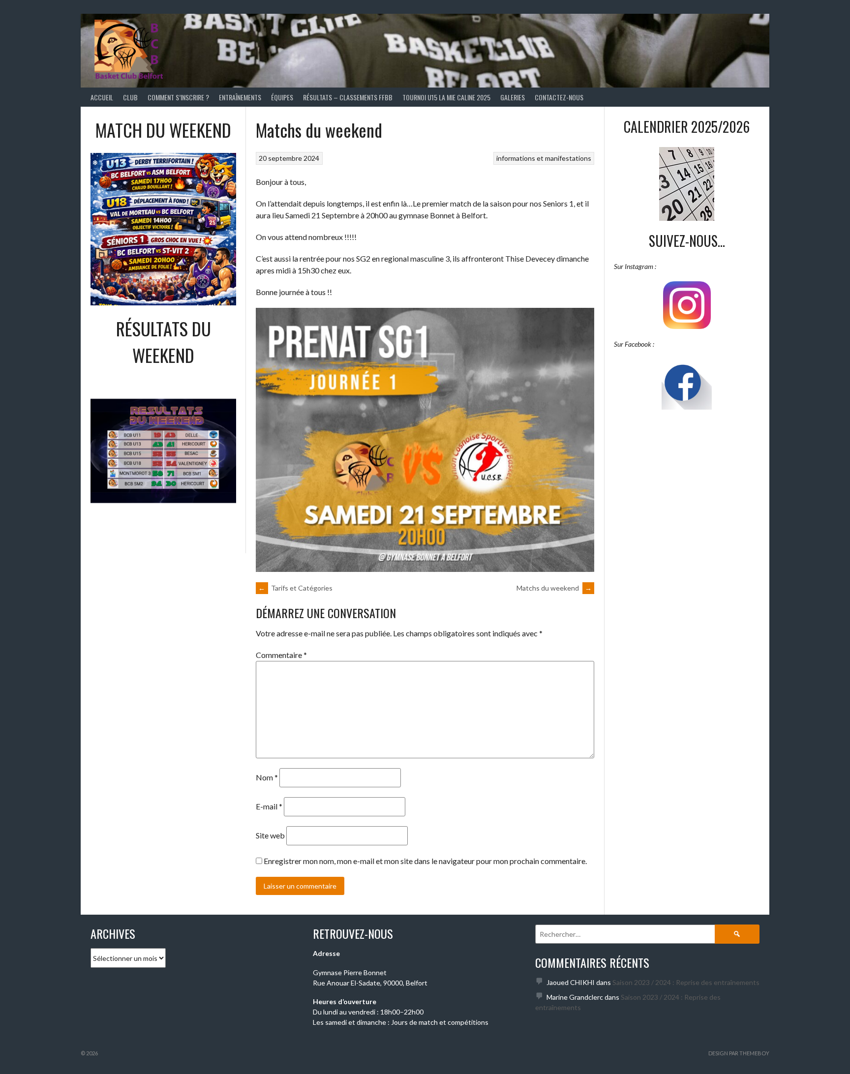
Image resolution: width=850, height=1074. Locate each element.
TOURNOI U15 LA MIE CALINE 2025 (446, 97)
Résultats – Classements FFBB (348, 97)
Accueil (102, 97)
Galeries (512, 97)
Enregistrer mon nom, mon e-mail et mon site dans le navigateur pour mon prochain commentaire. (425, 860)
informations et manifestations (543, 158)
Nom (267, 777)
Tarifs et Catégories (295, 588)
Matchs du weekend (554, 588)
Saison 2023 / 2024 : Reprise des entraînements (685, 982)
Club (130, 97)
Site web (270, 835)
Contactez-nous (559, 97)
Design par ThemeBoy (738, 1053)
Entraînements (240, 97)
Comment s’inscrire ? (178, 97)
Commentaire (281, 654)
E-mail (269, 806)
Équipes (282, 97)
